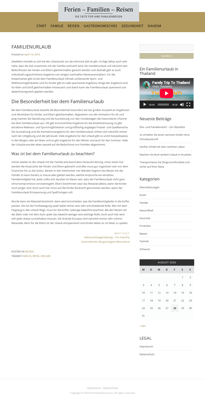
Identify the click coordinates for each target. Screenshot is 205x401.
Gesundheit (133, 26)
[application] (167, 93)
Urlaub (45, 256)
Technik (144, 241)
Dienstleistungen (150, 187)
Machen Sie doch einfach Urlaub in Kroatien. (166, 154)
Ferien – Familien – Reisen (98, 9)
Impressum (146, 346)
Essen (143, 195)
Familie (57, 26)
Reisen (73, 26)
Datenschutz (147, 354)
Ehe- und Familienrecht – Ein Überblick (162, 127)
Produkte (145, 226)
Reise (36, 256)
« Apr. (143, 326)
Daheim (154, 26)
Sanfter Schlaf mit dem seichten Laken (162, 147)
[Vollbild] (188, 105)
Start (41, 26)
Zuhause (145, 249)
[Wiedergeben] (145, 105)
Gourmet (145, 218)
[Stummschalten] (182, 105)
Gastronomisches (100, 26)
